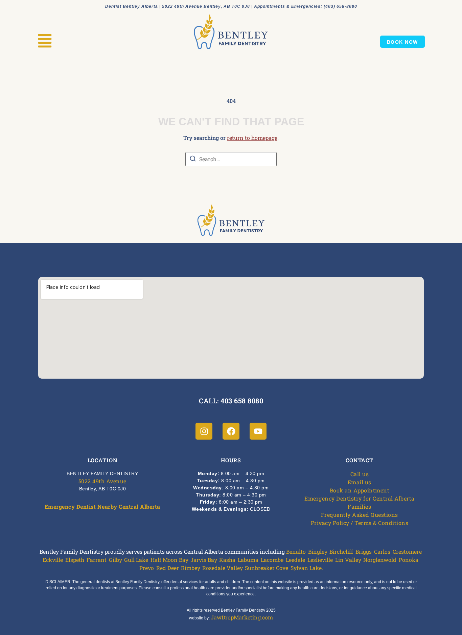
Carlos (382, 551)
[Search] (193, 159)
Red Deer (167, 567)
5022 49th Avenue (102, 481)
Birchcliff (341, 551)
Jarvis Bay (203, 559)
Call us (359, 474)
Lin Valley (348, 559)
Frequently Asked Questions (359, 514)
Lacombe (272, 559)
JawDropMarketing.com (242, 617)
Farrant (97, 559)
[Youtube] (258, 431)
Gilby (115, 559)
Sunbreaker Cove (266, 567)
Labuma (248, 559)
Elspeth (74, 559)
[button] (44, 41)
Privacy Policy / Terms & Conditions (360, 522)
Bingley (317, 551)
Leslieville (320, 559)
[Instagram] (203, 431)
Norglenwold (379, 559)
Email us (359, 482)
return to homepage (252, 137)
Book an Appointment (360, 490)
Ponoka (408, 559)
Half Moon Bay (169, 559)
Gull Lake (136, 559)
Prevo (146, 567)
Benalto (296, 551)
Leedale (295, 559)
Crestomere (407, 551)
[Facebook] (231, 431)
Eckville (53, 559)
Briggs (363, 551)
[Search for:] (231, 159)
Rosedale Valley (222, 567)
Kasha (227, 559)
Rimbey (190, 567)
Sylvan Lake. (307, 567)
